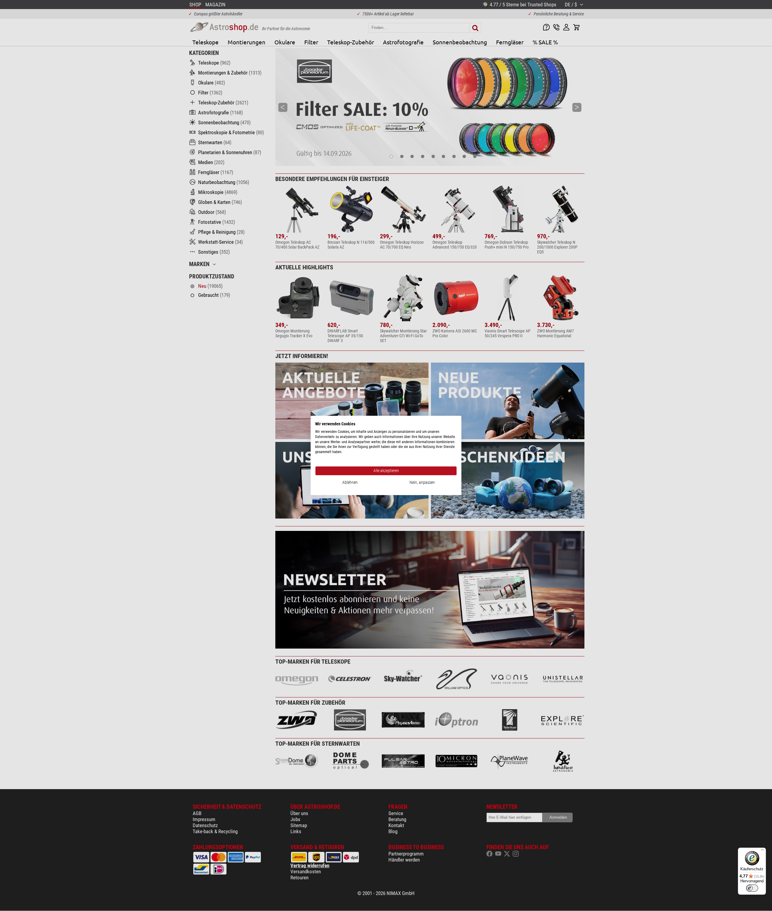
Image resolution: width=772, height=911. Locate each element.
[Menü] (762, 851)
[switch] (752, 888)
